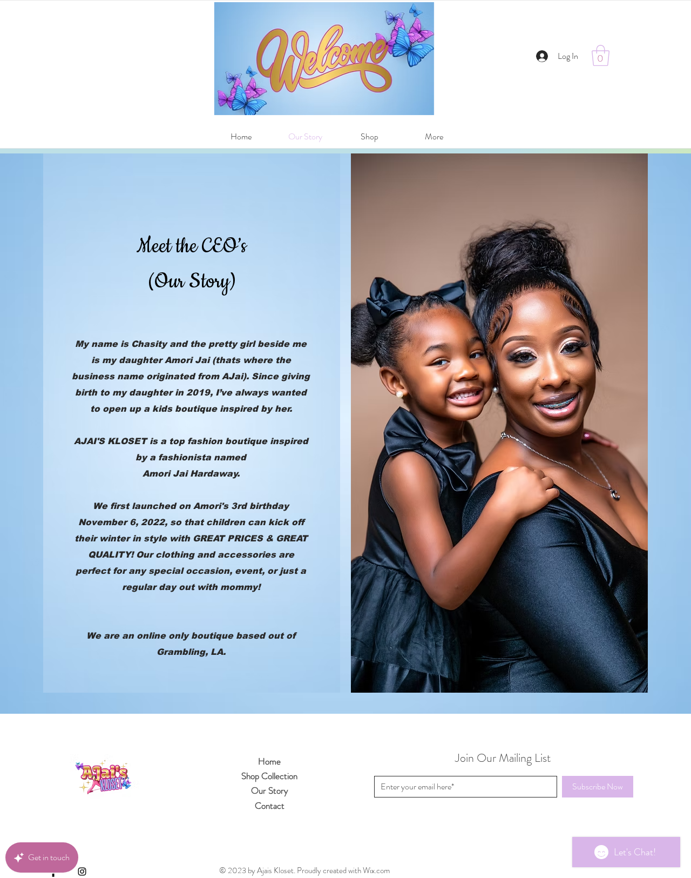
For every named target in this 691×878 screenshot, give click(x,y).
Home (269, 761)
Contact (269, 805)
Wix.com (376, 870)
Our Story (269, 790)
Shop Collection (269, 775)
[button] (600, 55)
